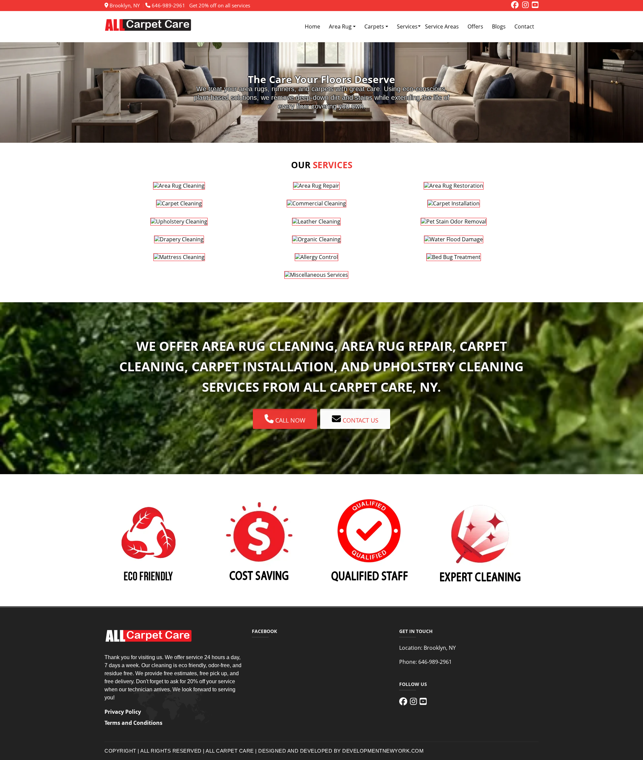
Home (312, 26)
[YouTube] (535, 5)
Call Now (289, 420)
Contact (524, 26)
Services (407, 26)
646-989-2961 (167, 5)
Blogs (499, 26)
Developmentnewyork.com (383, 751)
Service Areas (442, 26)
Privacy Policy (122, 711)
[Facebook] (515, 5)
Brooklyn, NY (124, 5)
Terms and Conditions (133, 722)
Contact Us (359, 420)
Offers (475, 26)
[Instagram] (525, 5)
